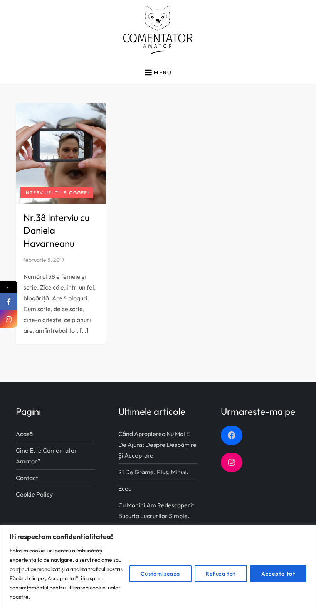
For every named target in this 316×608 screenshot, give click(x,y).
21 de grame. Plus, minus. (153, 472)
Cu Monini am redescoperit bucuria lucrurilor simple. (156, 510)
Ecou (124, 488)
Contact (27, 478)
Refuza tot (221, 573)
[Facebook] (8, 301)
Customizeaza (160, 573)
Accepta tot (278, 573)
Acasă (24, 434)
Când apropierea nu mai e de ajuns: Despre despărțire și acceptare (157, 444)
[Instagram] (8, 319)
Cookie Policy (34, 494)
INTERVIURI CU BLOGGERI (56, 192)
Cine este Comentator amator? (46, 455)
